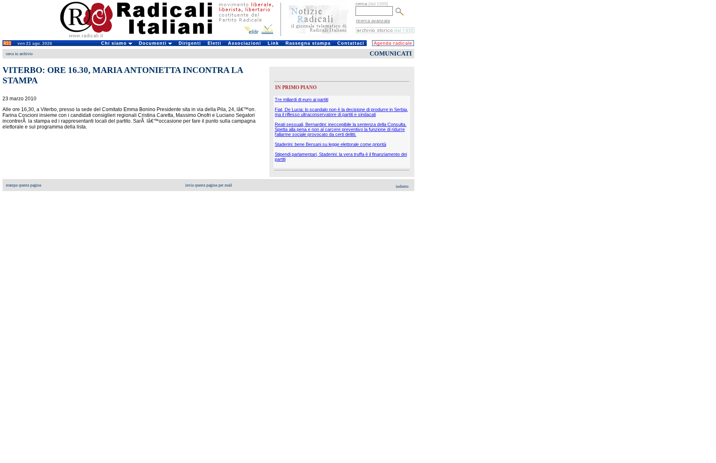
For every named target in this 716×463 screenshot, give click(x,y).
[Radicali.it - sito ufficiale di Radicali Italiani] (141, 37)
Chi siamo (114, 43)
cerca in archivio (19, 53)
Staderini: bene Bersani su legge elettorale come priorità (330, 144)
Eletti (214, 43)
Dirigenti (190, 43)
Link (273, 43)
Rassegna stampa (308, 43)
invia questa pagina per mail (208, 185)
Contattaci (350, 43)
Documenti (153, 43)
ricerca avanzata (373, 20)
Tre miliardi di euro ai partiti (301, 99)
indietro (402, 186)
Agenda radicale (393, 43)
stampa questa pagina (23, 185)
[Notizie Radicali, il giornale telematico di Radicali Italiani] (319, 36)
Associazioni (244, 43)
